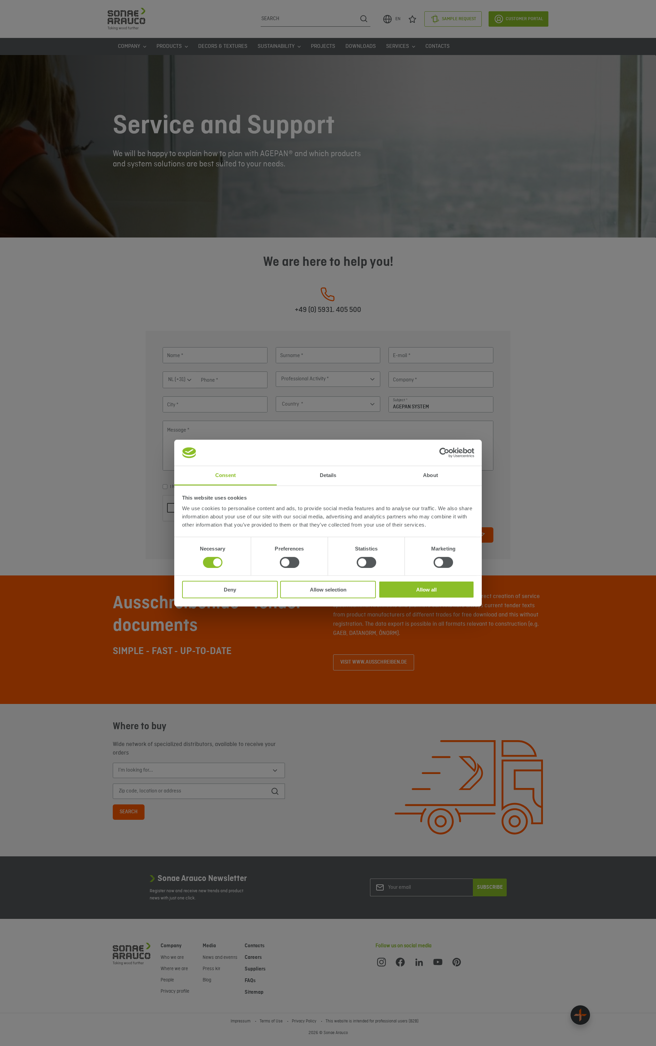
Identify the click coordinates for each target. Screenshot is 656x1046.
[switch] (289, 562)
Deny (230, 590)
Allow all (426, 590)
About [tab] (430, 475)
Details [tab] (328, 475)
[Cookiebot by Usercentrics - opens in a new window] (444, 453)
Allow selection (328, 590)
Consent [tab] (225, 475)
